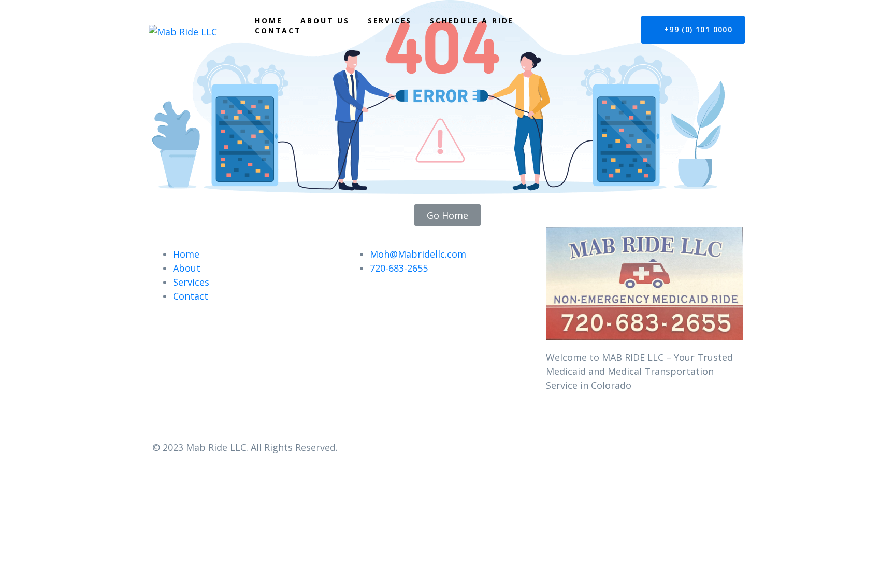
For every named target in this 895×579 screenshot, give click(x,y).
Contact (278, 30)
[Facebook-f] (559, 424)
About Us (324, 20)
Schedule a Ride (472, 20)
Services (390, 20)
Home (268, 20)
